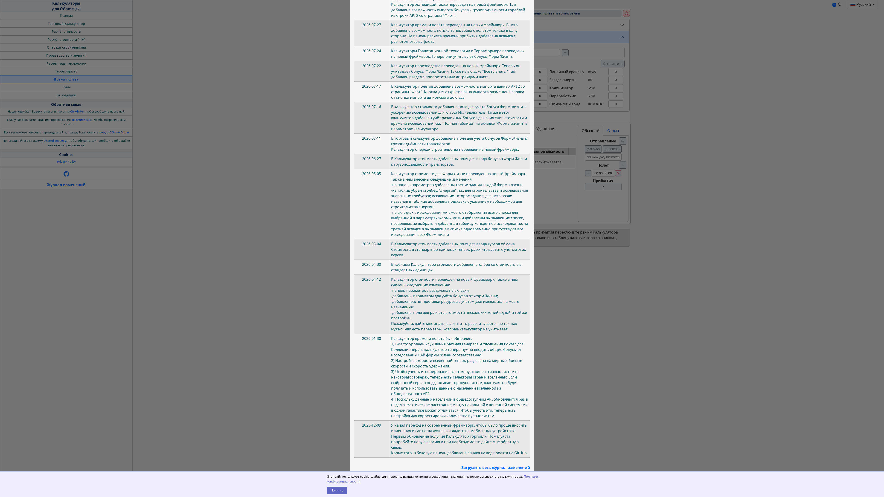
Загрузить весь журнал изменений (495, 467)
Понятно (337, 490)
